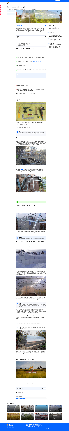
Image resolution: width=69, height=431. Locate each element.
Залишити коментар (20, 398)
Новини (16, 3)
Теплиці (12, 9)
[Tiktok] (20, 1)
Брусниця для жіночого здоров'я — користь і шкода (55, 36)
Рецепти (54, 3)
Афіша (11, 3)
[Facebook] (15, 1)
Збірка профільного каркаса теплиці (22, 42)
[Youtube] (14, 1)
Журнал (20, 3)
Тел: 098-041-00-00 (47, 427)
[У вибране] (18, 405)
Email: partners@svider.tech (48, 428)
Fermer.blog (8, 3)
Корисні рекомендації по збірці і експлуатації (22, 44)
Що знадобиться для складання (21, 38)
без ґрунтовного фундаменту (37, 61)
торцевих (21, 169)
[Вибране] (61, 0)
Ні (44, 388)
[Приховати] (45, 36)
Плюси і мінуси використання (20, 37)
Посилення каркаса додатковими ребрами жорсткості (24, 43)
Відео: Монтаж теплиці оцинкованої (22, 45)
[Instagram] (18, 1)
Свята (50, 3)
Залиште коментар (20, 396)
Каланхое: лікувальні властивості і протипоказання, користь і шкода (55, 47)
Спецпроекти (59, 3)
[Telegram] (17, 1)
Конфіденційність (47, 424)
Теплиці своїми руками (17, 9)
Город (33, 3)
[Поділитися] (45, 25)
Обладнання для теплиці (23, 9)
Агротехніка (38, 3)
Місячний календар (44, 3)
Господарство (25, 3)
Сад (29, 3)
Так (42, 388)
